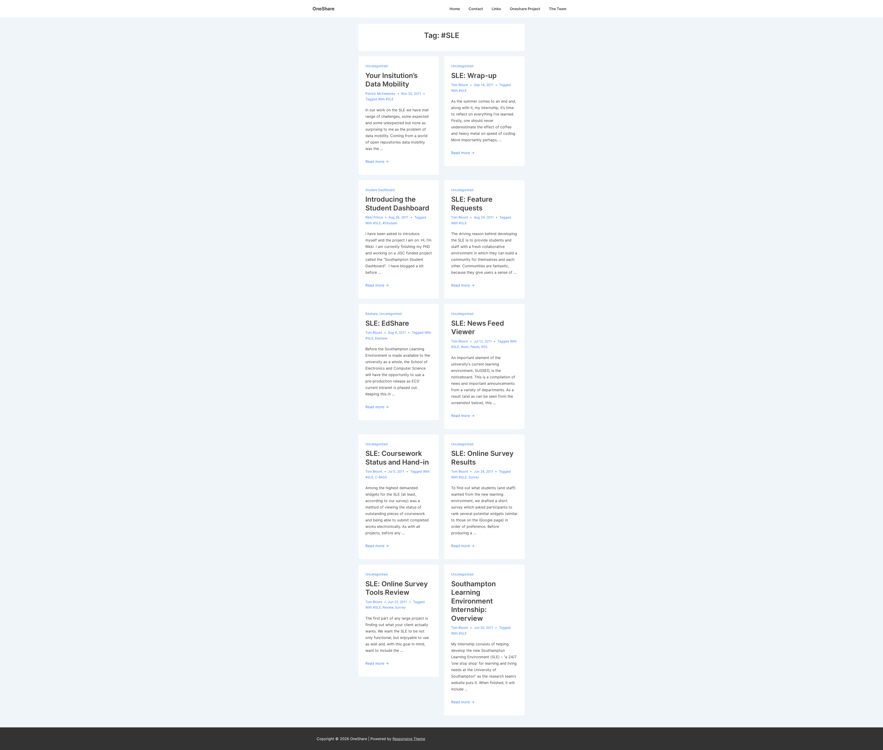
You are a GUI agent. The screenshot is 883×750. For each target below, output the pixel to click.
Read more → (377, 161)
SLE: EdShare (387, 323)
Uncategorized (376, 66)
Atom (465, 347)
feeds (474, 347)
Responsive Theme (409, 738)
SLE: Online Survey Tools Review (396, 588)
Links (496, 8)
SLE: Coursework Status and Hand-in (397, 457)
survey (473, 477)
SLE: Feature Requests (472, 203)
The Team (557, 8)
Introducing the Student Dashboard (397, 203)
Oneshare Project (525, 8)
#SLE (389, 99)
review (388, 607)
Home (455, 8)
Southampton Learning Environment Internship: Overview (473, 601)
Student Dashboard (380, 190)
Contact (476, 8)
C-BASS (381, 477)
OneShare (323, 8)
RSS (484, 347)
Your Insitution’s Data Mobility (391, 79)
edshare (371, 314)
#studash (390, 223)
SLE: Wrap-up (474, 75)
